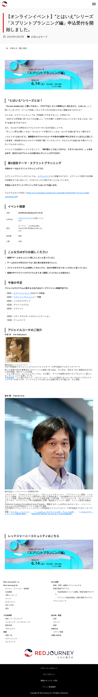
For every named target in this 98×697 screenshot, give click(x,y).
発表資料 (10, 378)
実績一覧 (8, 635)
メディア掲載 (58, 632)
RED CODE (9, 605)
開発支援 (8, 625)
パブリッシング (11, 639)
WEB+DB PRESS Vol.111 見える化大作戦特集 (52, 514)
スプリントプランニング (24, 297)
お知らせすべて (39, 36)
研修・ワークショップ (13, 619)
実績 (5, 632)
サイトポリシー (49, 674)
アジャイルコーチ (59, 601)
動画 (55, 625)
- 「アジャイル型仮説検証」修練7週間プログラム (73, 598)
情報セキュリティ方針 (49, 680)
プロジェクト (10, 629)
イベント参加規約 (49, 687)
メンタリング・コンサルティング (17, 622)
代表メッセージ (11, 595)
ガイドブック (10, 642)
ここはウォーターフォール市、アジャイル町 (54, 512)
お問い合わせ (56, 635)
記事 (55, 619)
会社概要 (8, 592)
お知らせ (54, 629)
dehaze (94, 4)
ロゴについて (10, 602)
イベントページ (24, 218)
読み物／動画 (56, 615)
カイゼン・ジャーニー (20, 512)
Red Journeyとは (10, 585)
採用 (7, 608)
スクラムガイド (44, 176)
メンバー (8, 598)
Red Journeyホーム (11, 582)
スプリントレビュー (21, 293)
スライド (56, 622)
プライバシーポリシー (49, 668)
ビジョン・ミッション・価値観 (17, 588)
